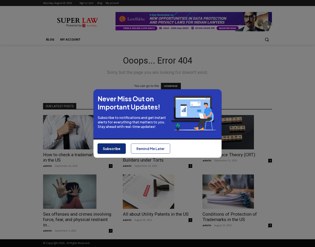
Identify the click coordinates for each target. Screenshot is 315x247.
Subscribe (111, 148)
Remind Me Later (150, 148)
